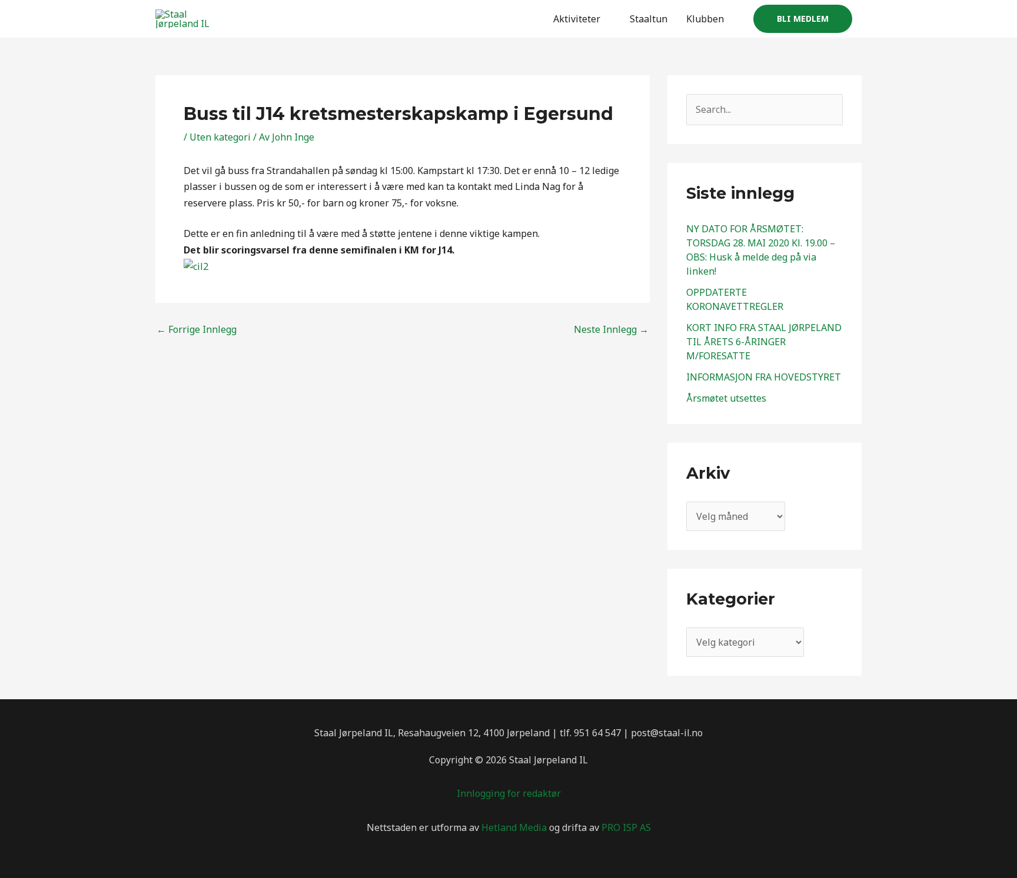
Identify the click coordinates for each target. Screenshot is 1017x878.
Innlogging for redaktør (509, 793)
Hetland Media (514, 827)
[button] (802, 19)
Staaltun (648, 18)
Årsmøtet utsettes (726, 398)
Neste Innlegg (611, 329)
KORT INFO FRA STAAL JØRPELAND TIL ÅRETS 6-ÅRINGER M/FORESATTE (764, 341)
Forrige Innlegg (197, 329)
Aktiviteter (576, 18)
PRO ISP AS (626, 827)
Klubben (705, 18)
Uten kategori (220, 137)
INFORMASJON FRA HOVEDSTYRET (763, 376)
